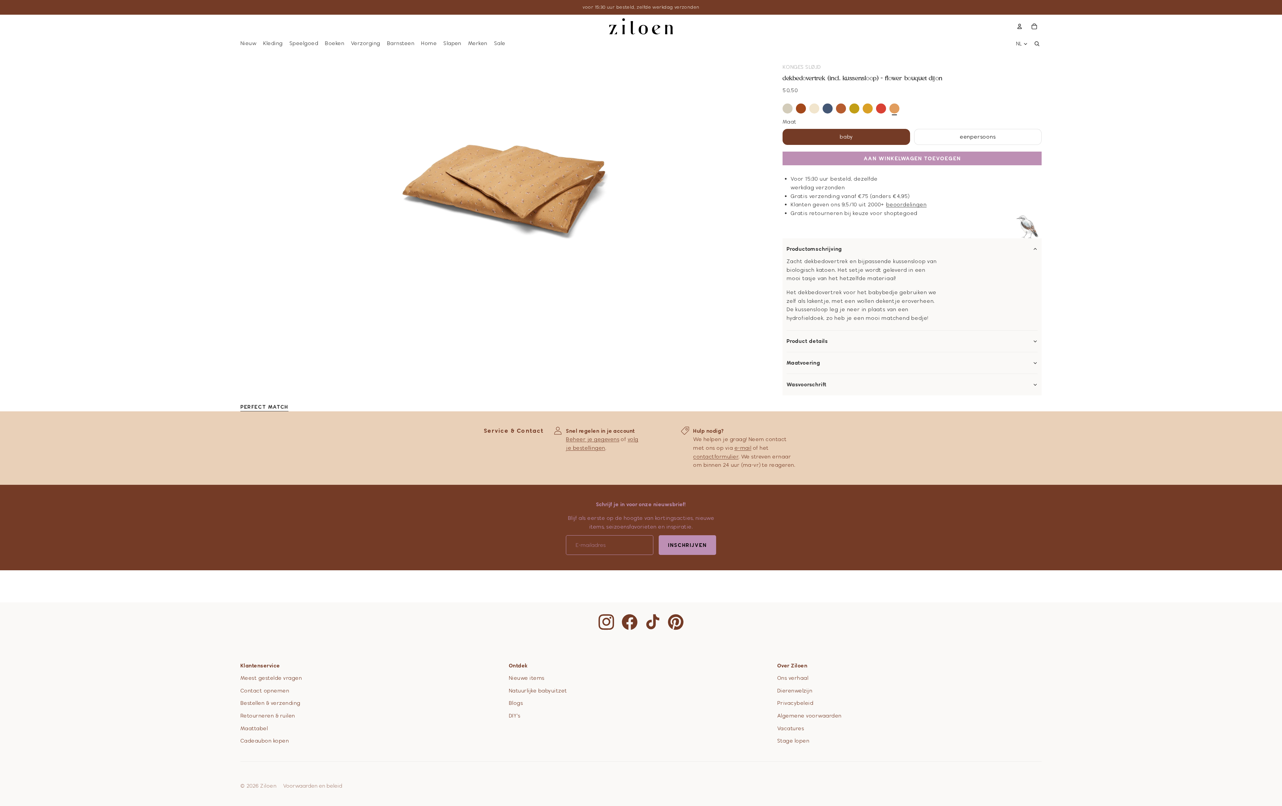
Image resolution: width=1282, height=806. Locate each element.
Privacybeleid (795, 703)
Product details (807, 341)
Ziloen (268, 786)
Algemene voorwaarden (809, 716)
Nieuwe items (527, 678)
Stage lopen (793, 741)
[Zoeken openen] (1037, 43)
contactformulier (715, 456)
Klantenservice (260, 665)
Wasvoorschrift (807, 384)
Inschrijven (687, 545)
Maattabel (254, 728)
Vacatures (790, 728)
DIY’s (514, 716)
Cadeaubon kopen (264, 741)
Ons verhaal (792, 678)
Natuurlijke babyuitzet (538, 690)
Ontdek (518, 665)
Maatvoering (803, 363)
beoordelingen (906, 204)
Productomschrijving (814, 249)
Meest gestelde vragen (271, 678)
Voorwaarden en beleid (312, 786)
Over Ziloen (792, 665)
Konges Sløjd (802, 67)
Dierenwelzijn (794, 690)
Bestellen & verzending (270, 703)
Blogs (516, 703)
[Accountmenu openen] (1019, 26)
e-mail (743, 448)
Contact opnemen (264, 690)
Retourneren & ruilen (267, 716)
